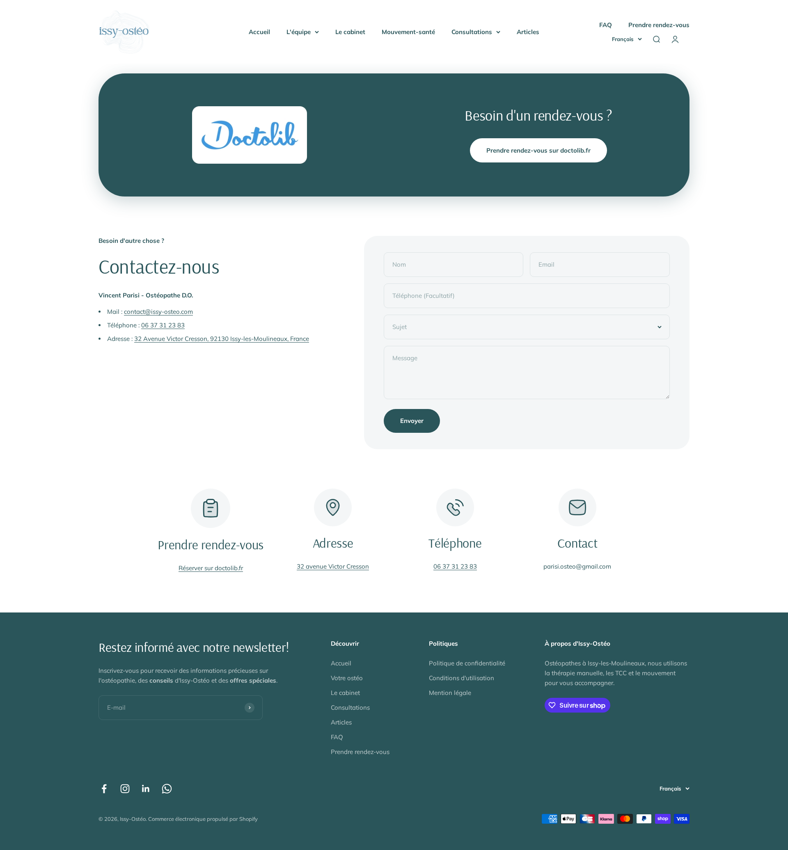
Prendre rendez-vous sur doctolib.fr (538, 150)
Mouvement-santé (408, 32)
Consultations (471, 32)
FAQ (605, 25)
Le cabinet (350, 32)
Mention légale (450, 693)
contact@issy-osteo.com (158, 311)
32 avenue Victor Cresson (333, 566)
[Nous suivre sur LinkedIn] (145, 788)
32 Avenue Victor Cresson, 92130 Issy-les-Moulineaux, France (221, 339)
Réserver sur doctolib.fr (211, 568)
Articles (528, 32)
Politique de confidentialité (467, 663)
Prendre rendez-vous (659, 25)
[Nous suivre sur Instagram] (125, 788)
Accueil (259, 32)
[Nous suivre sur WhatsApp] (166, 788)
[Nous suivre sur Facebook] (104, 788)
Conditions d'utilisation (461, 678)
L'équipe (298, 32)
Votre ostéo (347, 678)
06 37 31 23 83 (163, 325)
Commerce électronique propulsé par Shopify (203, 819)
